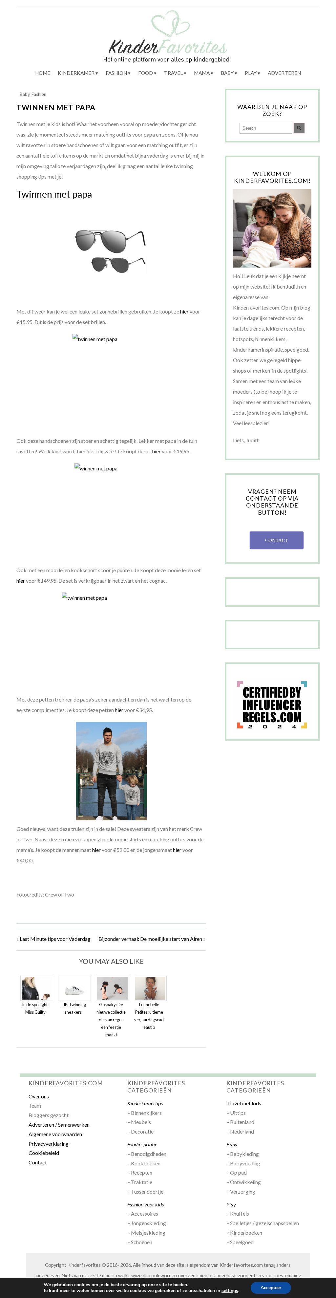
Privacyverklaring (49, 1143)
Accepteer (271, 1288)
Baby (227, 73)
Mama (202, 73)
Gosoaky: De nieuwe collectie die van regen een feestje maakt (111, 1019)
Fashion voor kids (145, 1204)
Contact (38, 1162)
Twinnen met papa (55, 107)
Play (251, 73)
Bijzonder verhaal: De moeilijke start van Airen (150, 939)
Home (42, 73)
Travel (173, 73)
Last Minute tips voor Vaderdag (55, 939)
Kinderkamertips (145, 1103)
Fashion (116, 73)
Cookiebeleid (44, 1153)
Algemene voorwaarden (55, 1134)
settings (229, 1291)
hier (184, 311)
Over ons (39, 1096)
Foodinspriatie (142, 1144)
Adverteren (284, 73)
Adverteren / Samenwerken (59, 1124)
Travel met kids (243, 1103)
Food (145, 73)
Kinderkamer (76, 73)
